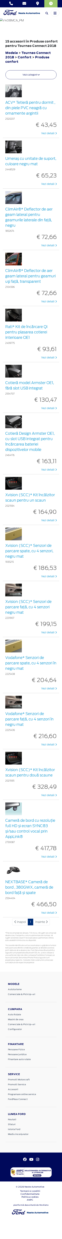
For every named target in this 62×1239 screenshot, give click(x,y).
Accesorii (13, 1089)
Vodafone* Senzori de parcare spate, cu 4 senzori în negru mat (30, 663)
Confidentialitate (30, 1194)
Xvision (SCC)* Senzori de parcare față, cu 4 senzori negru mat (28, 607)
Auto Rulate (14, 1014)
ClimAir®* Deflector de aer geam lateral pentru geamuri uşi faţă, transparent (30, 276)
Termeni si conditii (30, 1191)
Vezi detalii (48, 133)
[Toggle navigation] (55, 12)
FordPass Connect (18, 1099)
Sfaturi (12, 1124)
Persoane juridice (17, 1054)
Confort (25, 57)
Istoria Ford (14, 1129)
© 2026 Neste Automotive (30, 1186)
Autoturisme (15, 989)
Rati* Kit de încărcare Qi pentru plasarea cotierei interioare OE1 (26, 332)
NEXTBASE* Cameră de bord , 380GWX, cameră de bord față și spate (29, 887)
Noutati (12, 1119)
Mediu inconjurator (18, 1134)
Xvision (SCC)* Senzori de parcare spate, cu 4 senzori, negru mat (29, 550)
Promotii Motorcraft (19, 1079)
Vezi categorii (30, 74)
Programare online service (22, 1094)
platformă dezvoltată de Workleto (31, 1205)
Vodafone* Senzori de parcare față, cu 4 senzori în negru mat (29, 719)
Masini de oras (15, 1019)
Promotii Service (17, 1084)
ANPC (30, 1199)
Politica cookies (30, 1196)
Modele (11, 53)
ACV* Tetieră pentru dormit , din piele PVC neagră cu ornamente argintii (30, 107)
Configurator (15, 1029)
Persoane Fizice (16, 1049)
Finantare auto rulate (19, 1059)
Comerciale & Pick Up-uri (21, 994)
